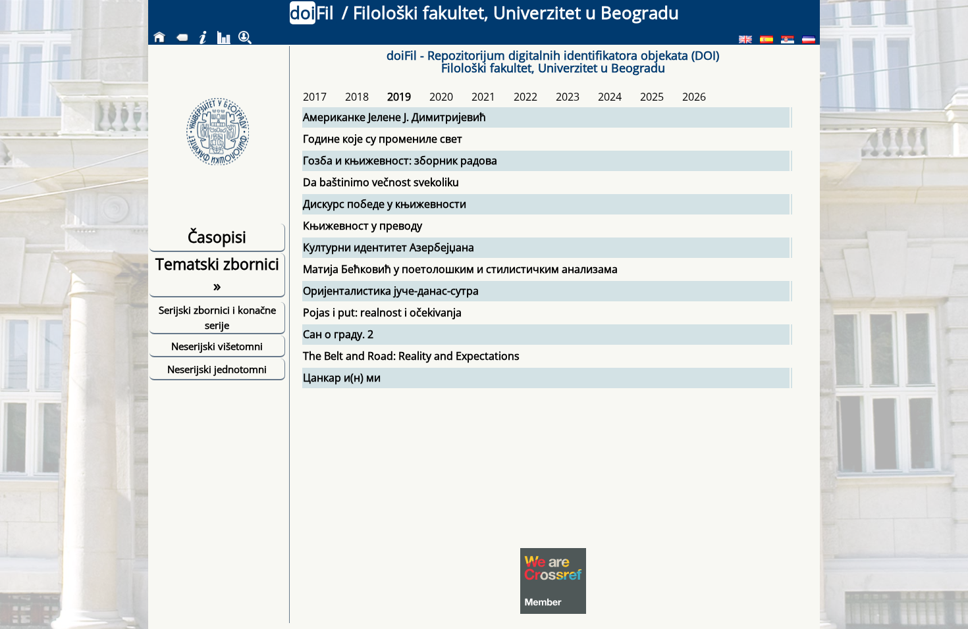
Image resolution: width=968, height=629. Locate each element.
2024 (610, 96)
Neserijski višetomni (217, 346)
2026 (694, 96)
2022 (525, 96)
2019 (399, 96)
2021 (483, 96)
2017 (315, 96)
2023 (567, 96)
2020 (441, 96)
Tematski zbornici (217, 274)
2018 (357, 96)
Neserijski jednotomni (217, 369)
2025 (652, 96)
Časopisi (217, 236)
